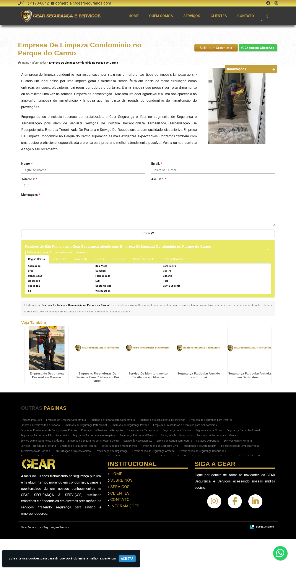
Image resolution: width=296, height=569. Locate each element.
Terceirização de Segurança (111, 451)
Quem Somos (161, 16)
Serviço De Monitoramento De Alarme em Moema (148, 375)
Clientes (219, 16)
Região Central (37, 259)
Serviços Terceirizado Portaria (38, 445)
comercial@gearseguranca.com (83, 3)
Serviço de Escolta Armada (177, 435)
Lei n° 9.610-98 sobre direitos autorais (108, 311)
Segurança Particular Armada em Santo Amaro (249, 375)
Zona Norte (59, 259)
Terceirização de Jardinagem (199, 445)
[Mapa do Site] (201, 527)
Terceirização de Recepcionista (72, 451)
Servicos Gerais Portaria (238, 440)
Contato (245, 16)
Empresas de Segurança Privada (130, 425)
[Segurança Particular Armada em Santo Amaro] (249, 348)
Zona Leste (119, 259)
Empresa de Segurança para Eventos (211, 419)
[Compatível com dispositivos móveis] (242, 527)
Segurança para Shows (209, 430)
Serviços (191, 16)
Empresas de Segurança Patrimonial (85, 425)
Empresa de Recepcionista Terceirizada (162, 419)
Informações (124, 505)
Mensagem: (30, 194)
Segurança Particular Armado (244, 430)
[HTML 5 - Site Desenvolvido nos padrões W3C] (212, 527)
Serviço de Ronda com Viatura (174, 440)
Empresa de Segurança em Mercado (218, 435)
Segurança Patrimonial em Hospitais (94, 435)
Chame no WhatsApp (259, 48)
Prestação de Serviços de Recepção (102, 430)
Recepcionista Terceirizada (143, 430)
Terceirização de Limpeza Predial (240, 445)
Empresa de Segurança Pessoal (78, 445)
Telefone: (29, 179)
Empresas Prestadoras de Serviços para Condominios (185, 425)
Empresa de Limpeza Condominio (66, 419)
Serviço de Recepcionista (137, 440)
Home (134, 16)
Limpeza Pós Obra (31, 419)
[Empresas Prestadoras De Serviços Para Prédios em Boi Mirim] (97, 348)
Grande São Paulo (143, 259)
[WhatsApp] (280, 553)
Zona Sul (100, 259)
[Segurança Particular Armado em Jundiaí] (199, 348)
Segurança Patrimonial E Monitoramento (44, 435)
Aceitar (127, 558)
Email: (156, 163)
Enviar (146, 233)
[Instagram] (276, 3)
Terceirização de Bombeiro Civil (159, 445)
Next (278, 356)
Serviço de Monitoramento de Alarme (42, 440)
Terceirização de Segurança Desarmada (202, 451)
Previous (18, 356)
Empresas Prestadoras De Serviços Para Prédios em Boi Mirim (97, 377)
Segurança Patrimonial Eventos (138, 435)
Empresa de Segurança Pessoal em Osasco (47, 375)
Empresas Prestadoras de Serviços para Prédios (49, 430)
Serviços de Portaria (208, 440)
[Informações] (267, 15)
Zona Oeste (80, 259)
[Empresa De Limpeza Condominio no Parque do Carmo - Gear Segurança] (61, 16)
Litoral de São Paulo (173, 259)
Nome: (27, 163)
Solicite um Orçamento (216, 48)
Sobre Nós (121, 480)
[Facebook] (268, 3)
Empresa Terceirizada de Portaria (40, 425)
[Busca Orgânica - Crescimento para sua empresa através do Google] (262, 526)
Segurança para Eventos (177, 430)
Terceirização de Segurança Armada (153, 451)
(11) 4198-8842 (35, 3)
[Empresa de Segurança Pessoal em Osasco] (46, 348)
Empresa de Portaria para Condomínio (112, 419)
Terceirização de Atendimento (119, 445)
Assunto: (158, 179)
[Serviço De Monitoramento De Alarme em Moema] (148, 348)
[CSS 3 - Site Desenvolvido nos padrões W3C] (227, 527)
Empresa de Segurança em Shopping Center (93, 440)
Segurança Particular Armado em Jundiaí (198, 375)
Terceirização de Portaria (35, 451)
